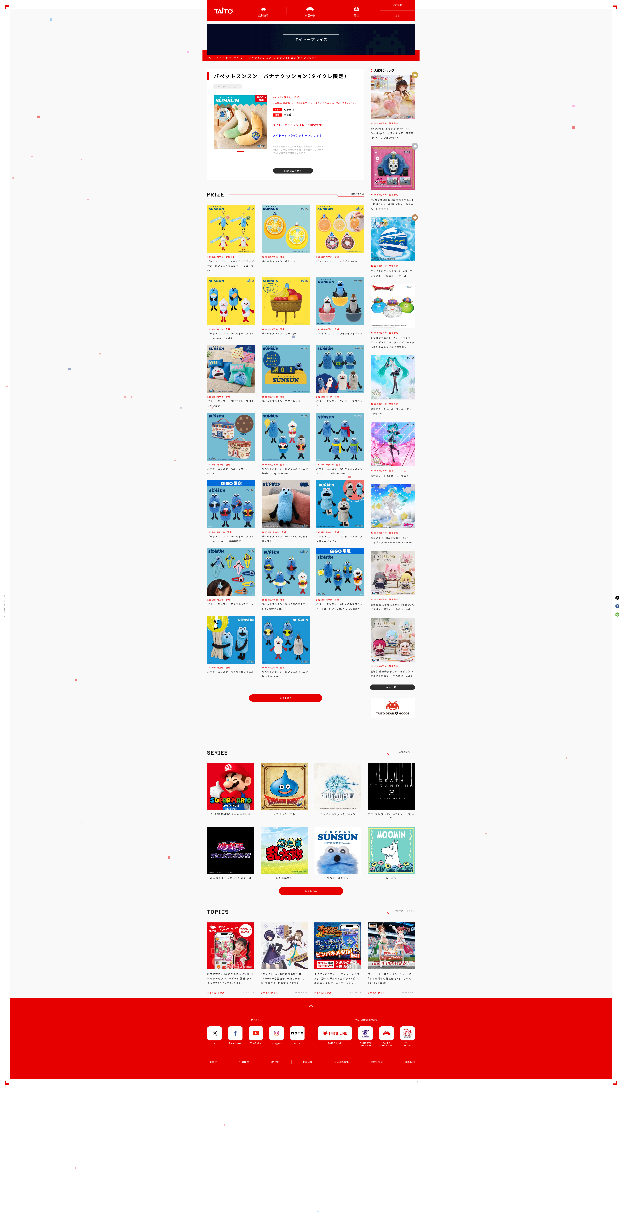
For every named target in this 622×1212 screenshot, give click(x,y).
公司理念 (244, 1062)
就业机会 (276, 1062)
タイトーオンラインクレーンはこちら (297, 135)
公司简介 (397, 5)
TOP (210, 57)
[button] (240, 151)
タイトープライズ (231, 57)
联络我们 (410, 1062)
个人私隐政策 (341, 1062)
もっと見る (286, 697)
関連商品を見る (293, 170)
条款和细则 (377, 1062)
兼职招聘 (307, 1062)
